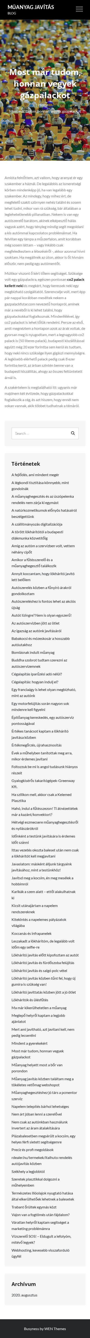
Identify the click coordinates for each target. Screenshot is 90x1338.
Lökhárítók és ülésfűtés (30, 1000)
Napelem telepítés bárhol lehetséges (40, 1106)
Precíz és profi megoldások (33, 1149)
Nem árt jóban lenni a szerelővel (37, 1114)
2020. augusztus (24, 1295)
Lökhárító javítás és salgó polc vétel (39, 970)
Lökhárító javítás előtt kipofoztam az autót (45, 955)
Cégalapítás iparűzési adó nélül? (37, 674)
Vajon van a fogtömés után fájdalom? (40, 1214)
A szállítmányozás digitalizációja (37, 524)
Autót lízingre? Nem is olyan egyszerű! (42, 615)
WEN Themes (55, 1328)
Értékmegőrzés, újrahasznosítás (37, 745)
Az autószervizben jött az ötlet (36, 623)
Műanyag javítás (31, 7)
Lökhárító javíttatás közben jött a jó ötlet (44, 992)
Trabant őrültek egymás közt (34, 1207)
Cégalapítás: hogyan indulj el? (35, 682)
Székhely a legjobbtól (28, 1171)
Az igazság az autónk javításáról (36, 630)
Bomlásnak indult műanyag (33, 652)
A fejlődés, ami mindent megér (35, 474)
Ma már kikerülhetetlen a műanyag (39, 1007)
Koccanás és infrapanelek (31, 933)
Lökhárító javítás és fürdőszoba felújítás (43, 962)
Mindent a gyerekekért (30, 1043)
